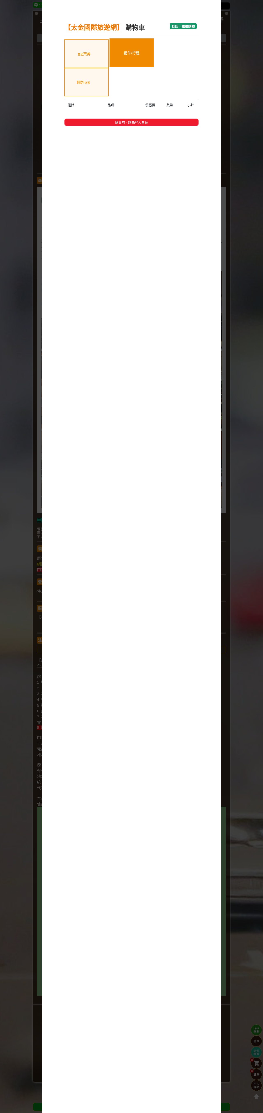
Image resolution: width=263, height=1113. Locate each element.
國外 (83, 83)
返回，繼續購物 (183, 26)
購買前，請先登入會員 (131, 122)
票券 (84, 54)
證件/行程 (132, 53)
